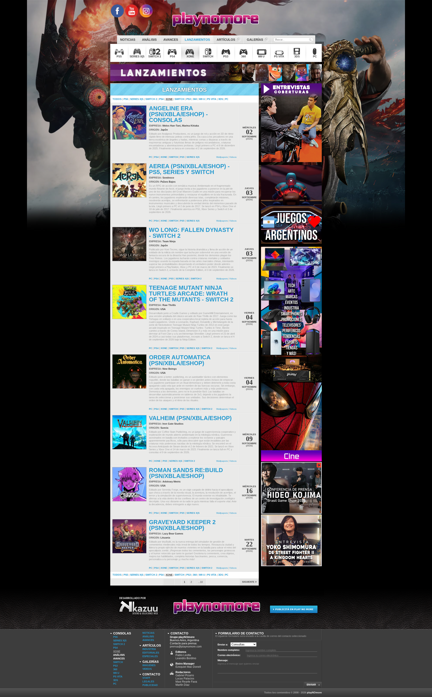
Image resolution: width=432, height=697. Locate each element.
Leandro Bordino (186, 658)
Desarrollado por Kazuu (138, 608)
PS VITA (211, 99)
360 (195, 99)
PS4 (161, 99)
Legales (148, 681)
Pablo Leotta (183, 655)
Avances (119, 658)
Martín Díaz (182, 684)
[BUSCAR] (310, 39)
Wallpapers (222, 157)
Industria (149, 649)
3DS (220, 99)
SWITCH (179, 99)
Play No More (216, 608)
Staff (146, 678)
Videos (232, 157)
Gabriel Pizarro (185, 675)
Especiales (150, 656)
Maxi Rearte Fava (186, 681)
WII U (202, 99)
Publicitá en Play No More (293, 608)
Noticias (148, 632)
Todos (117, 99)
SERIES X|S (136, 99)
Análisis (119, 655)
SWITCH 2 (151, 99)
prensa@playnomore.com (186, 646)
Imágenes (148, 665)
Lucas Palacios (185, 678)
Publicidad (150, 685)
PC (226, 99)
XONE (169, 99)
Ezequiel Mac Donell (188, 666)
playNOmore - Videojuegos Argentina (215, 19)
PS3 (188, 99)
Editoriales (150, 652)
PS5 (126, 99)
